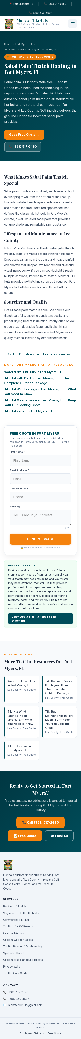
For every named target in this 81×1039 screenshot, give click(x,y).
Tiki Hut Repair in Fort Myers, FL (28, 411)
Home (7, 44)
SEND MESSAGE (40, 539)
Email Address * (19, 470)
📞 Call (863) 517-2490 (40, 822)
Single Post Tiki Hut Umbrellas (21, 913)
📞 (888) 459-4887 (40, 12)
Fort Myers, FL (24, 44)
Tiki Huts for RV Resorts (18, 926)
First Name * (17, 451)
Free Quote (54, 1033)
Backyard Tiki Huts (15, 906)
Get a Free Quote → (24, 134)
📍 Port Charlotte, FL (21, 3)
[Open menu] (72, 23)
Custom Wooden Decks (18, 939)
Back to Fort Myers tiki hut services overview (39, 354)
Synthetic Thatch (14, 953)
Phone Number (19, 488)
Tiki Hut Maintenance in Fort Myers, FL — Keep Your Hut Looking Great (59, 722)
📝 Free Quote (25, 836)
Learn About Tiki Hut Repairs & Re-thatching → (35, 618)
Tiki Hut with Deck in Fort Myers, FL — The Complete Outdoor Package (59, 689)
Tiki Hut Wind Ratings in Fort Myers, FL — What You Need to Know (21, 720)
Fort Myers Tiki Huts (32, 1033)
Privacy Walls (11, 966)
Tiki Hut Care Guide (15, 973)
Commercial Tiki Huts (16, 919)
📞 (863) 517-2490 (55, 3)
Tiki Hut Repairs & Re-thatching (22, 946)
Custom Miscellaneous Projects (23, 959)
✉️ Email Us (59, 836)
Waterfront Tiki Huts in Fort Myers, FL (33, 372)
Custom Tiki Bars (13, 933)
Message (15, 506)
